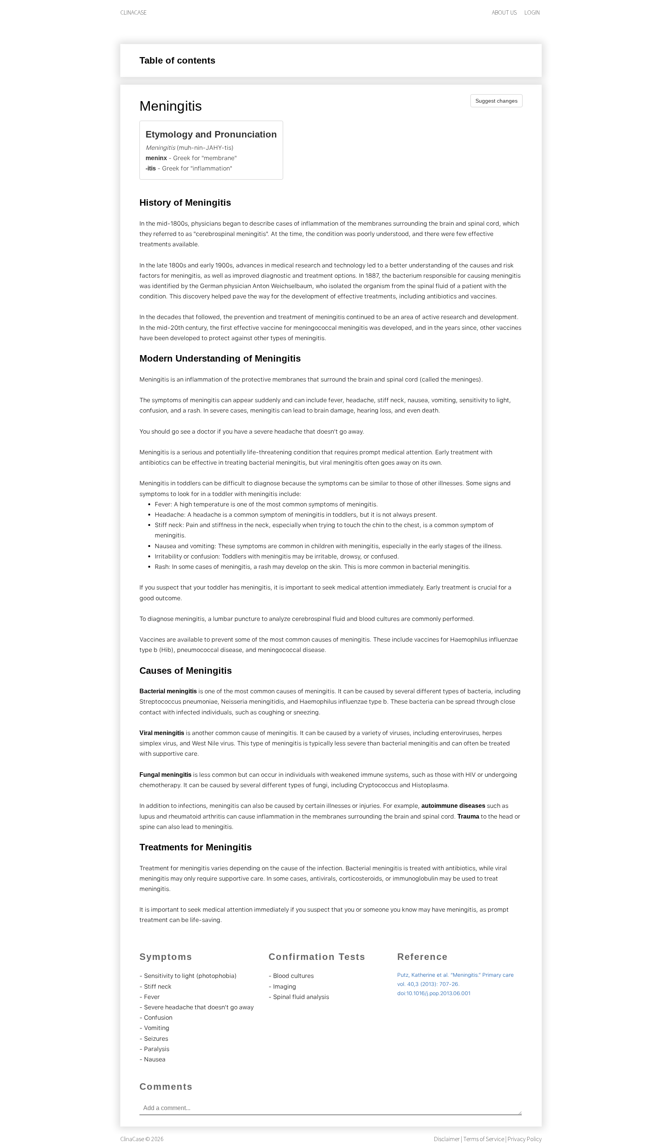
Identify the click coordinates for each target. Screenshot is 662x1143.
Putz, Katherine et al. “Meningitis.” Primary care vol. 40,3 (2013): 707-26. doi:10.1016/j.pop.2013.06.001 (455, 984)
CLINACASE (133, 12)
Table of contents (177, 60)
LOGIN (532, 12)
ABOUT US (504, 12)
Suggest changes (496, 101)
